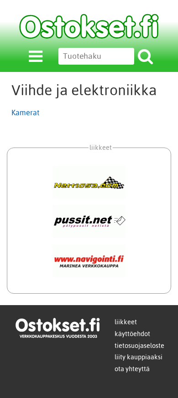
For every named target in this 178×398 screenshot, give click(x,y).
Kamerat (25, 112)
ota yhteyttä (132, 368)
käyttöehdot (132, 333)
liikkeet (126, 322)
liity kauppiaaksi (138, 357)
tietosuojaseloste (139, 345)
